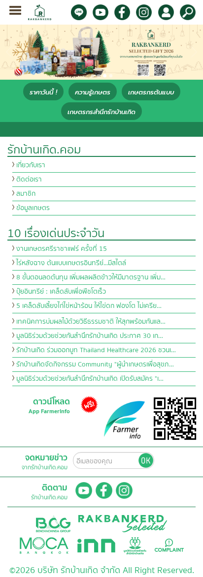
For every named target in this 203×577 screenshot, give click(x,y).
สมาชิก (25, 193)
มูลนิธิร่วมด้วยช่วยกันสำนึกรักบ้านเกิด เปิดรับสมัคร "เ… (90, 378)
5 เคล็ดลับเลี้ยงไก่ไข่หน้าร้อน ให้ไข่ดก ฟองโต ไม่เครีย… (89, 306)
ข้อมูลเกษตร (33, 208)
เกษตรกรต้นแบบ (151, 92)
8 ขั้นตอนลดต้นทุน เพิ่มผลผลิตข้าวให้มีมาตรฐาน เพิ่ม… (91, 277)
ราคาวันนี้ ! (43, 92)
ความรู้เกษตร (92, 92)
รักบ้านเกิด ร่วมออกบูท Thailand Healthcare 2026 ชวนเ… (96, 350)
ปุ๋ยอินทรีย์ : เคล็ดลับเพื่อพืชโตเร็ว (61, 291)
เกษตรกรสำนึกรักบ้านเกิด (101, 112)
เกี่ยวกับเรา (30, 165)
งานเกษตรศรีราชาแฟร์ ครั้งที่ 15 (61, 248)
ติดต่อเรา (29, 179)
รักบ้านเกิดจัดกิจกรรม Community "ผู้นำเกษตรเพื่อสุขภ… (95, 364)
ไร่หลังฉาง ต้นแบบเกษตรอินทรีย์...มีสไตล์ (71, 263)
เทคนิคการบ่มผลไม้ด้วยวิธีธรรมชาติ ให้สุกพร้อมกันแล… (91, 321)
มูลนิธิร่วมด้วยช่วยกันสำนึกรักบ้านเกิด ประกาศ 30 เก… (89, 336)
